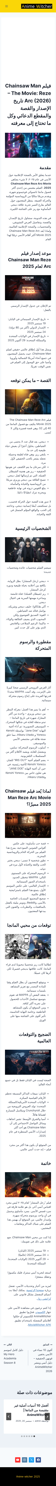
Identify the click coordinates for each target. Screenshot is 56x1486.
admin (38, 1421)
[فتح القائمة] (6, 6)
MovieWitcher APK (39, 1324)
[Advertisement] (28, 49)
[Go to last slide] (47, 1416)
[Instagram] (24, 1460)
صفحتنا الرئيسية (35, 1290)
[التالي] (8, 1416)
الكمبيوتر (40, 1312)
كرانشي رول (44, 1298)
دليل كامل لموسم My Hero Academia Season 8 (13, 1353)
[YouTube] (17, 1460)
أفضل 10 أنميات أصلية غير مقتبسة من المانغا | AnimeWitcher (31, 1410)
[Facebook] (38, 1460)
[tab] (34, 1436)
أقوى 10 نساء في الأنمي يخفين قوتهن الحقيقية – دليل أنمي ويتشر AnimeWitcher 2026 (42, 1358)
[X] (31, 1460)
